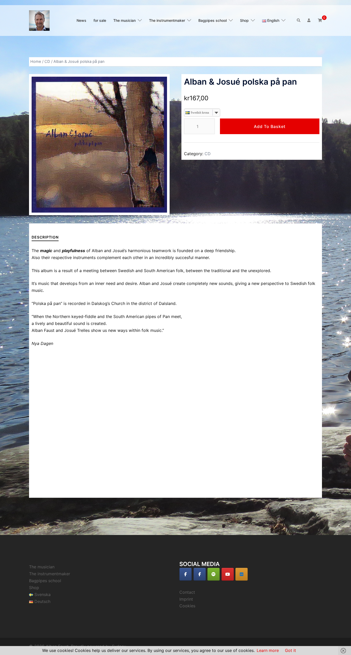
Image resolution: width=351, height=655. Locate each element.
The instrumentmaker (167, 20)
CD (47, 61)
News (81, 20)
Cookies (187, 605)
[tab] (45, 237)
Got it (290, 650)
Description (45, 237)
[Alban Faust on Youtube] (227, 574)
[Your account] (309, 20)
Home (35, 61)
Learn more (268, 650)
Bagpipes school (212, 20)
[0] (320, 20)
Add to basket (269, 126)
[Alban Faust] (39, 20)
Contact (187, 592)
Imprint (186, 599)
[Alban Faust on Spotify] (213, 574)
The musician (124, 20)
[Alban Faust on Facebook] (185, 574)
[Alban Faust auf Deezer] (241, 574)
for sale (100, 20)
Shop (244, 20)
